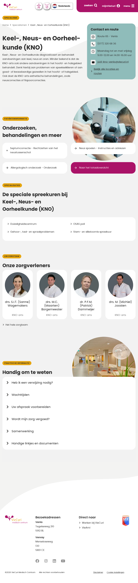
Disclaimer (98, 572)
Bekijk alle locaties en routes (106, 71)
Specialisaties (12, 185)
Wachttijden (20, 394)
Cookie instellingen (115, 572)
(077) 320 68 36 (106, 44)
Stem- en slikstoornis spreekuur (92, 232)
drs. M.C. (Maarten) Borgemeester (51, 305)
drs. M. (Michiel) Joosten (120, 303)
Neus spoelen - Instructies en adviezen (102, 148)
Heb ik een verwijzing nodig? (32, 382)
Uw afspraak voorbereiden (31, 406)
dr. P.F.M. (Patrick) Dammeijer (86, 305)
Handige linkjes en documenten (35, 443)
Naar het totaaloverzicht (94, 168)
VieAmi (86, 528)
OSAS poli (79, 224)
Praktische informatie (17, 363)
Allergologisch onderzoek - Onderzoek (34, 168)
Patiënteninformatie (15, 119)
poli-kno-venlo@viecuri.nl (113, 62)
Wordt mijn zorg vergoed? (31, 419)
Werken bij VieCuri (93, 523)
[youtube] (63, 561)
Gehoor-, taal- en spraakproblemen (32, 232)
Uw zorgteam (11, 256)
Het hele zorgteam (17, 325)
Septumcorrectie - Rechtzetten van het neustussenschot (34, 150)
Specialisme (10, 18)
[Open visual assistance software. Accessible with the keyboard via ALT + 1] (38, 6)
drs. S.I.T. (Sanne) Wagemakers (17, 303)
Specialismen (19, 25)
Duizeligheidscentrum (23, 224)
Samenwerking (23, 431)
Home (5, 25)
